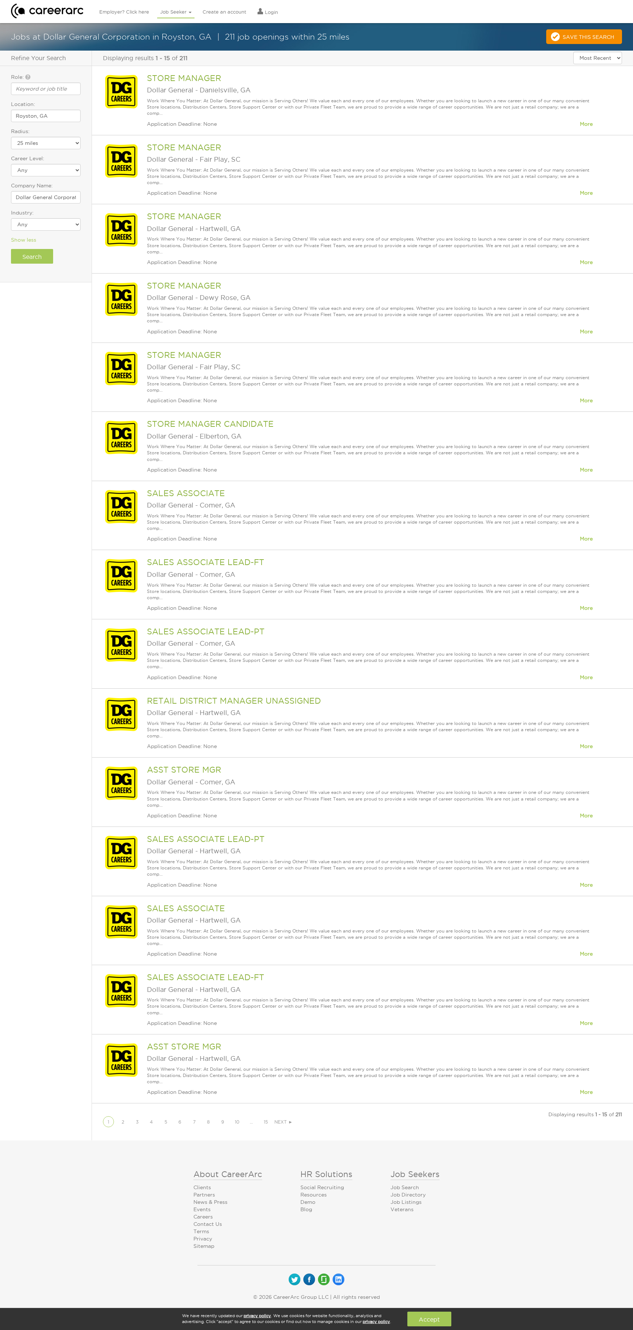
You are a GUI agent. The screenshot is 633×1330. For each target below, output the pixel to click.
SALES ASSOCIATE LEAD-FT (205, 562)
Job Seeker (174, 11)
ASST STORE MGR (184, 769)
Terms (201, 1231)
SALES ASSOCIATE (186, 493)
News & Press (210, 1202)
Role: (18, 77)
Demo (307, 1202)
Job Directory (408, 1195)
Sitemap (203, 1246)
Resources (313, 1195)
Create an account (224, 11)
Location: (23, 104)
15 (266, 1122)
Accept (429, 1319)
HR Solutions (326, 1174)
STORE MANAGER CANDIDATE (210, 423)
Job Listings (406, 1202)
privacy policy (257, 1315)
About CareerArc (227, 1174)
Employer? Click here (124, 11)
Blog (306, 1209)
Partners (204, 1195)
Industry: (22, 213)
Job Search (404, 1187)
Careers (203, 1217)
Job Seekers (415, 1174)
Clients (202, 1187)
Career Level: (27, 158)
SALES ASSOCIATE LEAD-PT (205, 631)
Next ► (283, 1122)
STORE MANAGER (184, 78)
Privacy (202, 1239)
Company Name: (32, 185)
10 (237, 1122)
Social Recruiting (322, 1187)
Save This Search (588, 37)
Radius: (20, 131)
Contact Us (207, 1224)
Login (270, 12)
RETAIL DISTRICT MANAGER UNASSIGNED (234, 700)
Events (202, 1209)
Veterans (402, 1209)
